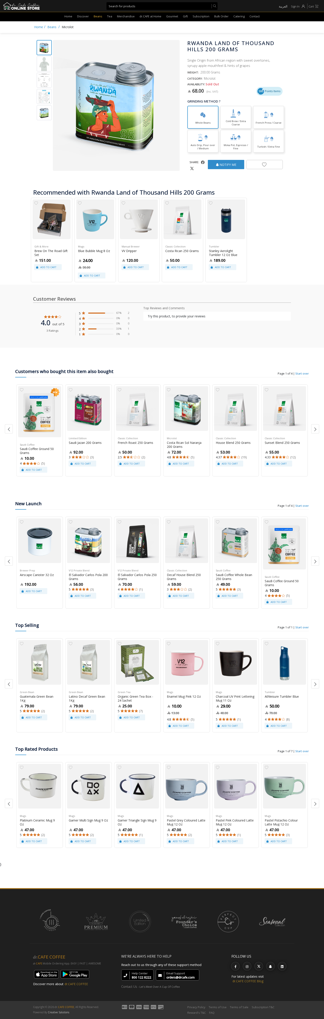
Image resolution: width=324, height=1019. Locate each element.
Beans (98, 16)
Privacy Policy (196, 1007)
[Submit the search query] (214, 6)
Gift (185, 16)
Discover (83, 16)
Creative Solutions (58, 1012)
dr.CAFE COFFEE (76, 984)
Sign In (295, 6)
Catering (239, 16)
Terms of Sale (239, 1007)
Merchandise (126, 16)
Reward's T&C (196, 1013)
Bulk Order (221, 16)
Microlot (68, 27)
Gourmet (172, 16)
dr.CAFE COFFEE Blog (248, 981)
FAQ (211, 1013)
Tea (109, 16)
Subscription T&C (263, 1007)
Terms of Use (218, 1007)
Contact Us (129, 986)
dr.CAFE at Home (150, 16)
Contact (255, 16)
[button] (9, 429)
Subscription (201, 16)
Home (68, 16)
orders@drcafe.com (180, 977)
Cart (311, 6)
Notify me (227, 165)
